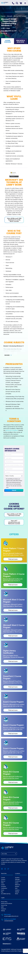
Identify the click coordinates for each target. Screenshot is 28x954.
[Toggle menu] (25, 3)
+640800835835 (8, 920)
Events (2, 890)
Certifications (4, 888)
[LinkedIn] (2, 868)
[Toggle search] (17, 3)
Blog (2, 891)
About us (3, 881)
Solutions (3, 879)
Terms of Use (4, 905)
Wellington (17, 879)
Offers (2, 882)
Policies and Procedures (6, 903)
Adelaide (17, 891)
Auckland (17, 877)
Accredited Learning (5, 893)
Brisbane (17, 886)
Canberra (17, 890)
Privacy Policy (4, 901)
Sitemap (3, 910)
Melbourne (17, 884)
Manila (16, 893)
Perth (16, 888)
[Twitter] (8, 868)
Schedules (3, 886)
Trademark (3, 908)
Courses (3, 16)
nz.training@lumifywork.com (11, 916)
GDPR (2, 907)
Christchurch (18, 881)
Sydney (16, 882)
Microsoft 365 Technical (20, 16)
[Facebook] (5, 868)
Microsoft (9, 16)
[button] (7, 41)
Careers (3, 884)
